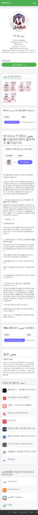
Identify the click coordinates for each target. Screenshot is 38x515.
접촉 (37, 512)
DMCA (31, 512)
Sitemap (14, 512)
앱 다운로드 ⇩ (19, 64)
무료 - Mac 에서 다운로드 (15, 340)
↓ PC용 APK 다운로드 (12, 122)
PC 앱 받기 (25, 162)
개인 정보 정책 (23, 512)
